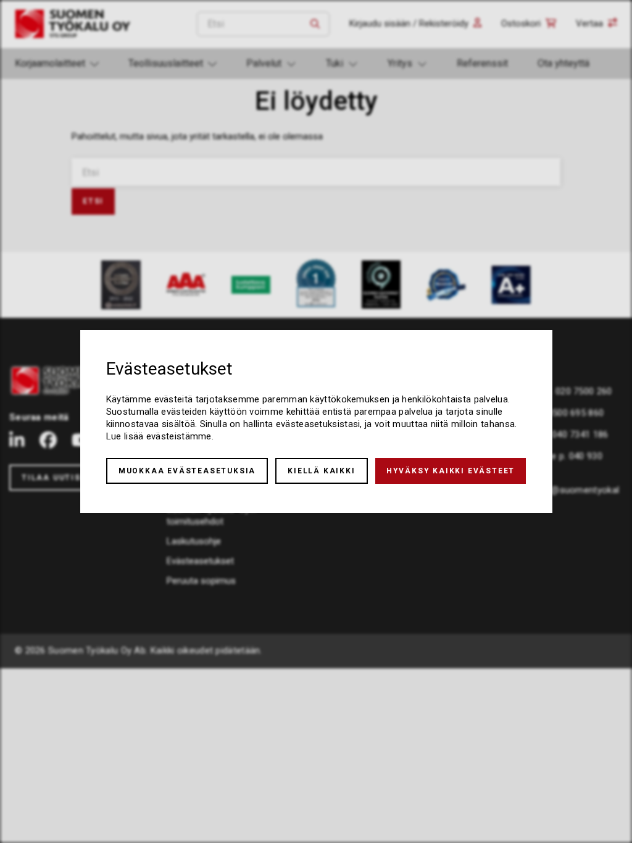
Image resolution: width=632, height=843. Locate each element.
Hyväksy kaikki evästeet (450, 471)
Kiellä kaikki (321, 471)
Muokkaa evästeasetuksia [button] (187, 471)
